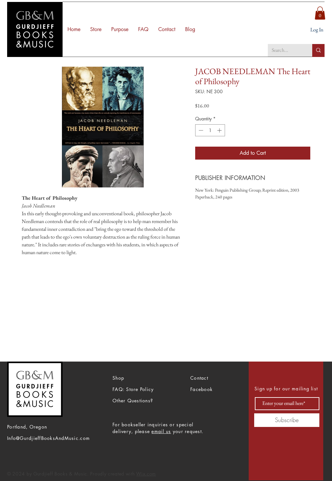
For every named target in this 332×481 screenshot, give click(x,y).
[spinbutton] (210, 130)
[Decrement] (200, 130)
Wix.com (146, 474)
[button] (320, 13)
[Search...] (318, 50)
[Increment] (220, 130)
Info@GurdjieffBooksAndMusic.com (48, 438)
